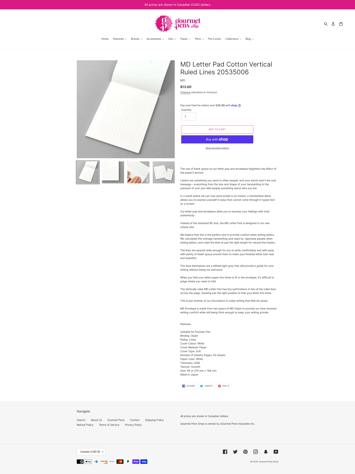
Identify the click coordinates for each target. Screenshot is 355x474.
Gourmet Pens (115, 419)
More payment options (217, 148)
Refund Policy (85, 424)
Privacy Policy (133, 424)
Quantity (186, 109)
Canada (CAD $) (90, 451)
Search (81, 419)
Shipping (185, 92)
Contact (135, 419)
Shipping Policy (154, 419)
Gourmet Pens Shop (268, 461)
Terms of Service (109, 424)
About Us (96, 419)
